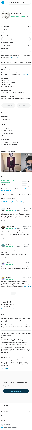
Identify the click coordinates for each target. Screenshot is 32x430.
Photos (16, 62)
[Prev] (13, 293)
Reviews (22, 62)
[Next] (19, 293)
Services (9, 62)
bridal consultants (13, 7)
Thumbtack (4, 7)
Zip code (4, 29)
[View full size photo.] (11, 162)
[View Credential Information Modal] (11, 302)
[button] (5, 14)
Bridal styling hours (7, 42)
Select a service (6, 23)
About (3, 62)
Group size (4, 48)
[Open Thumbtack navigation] (4, 2)
